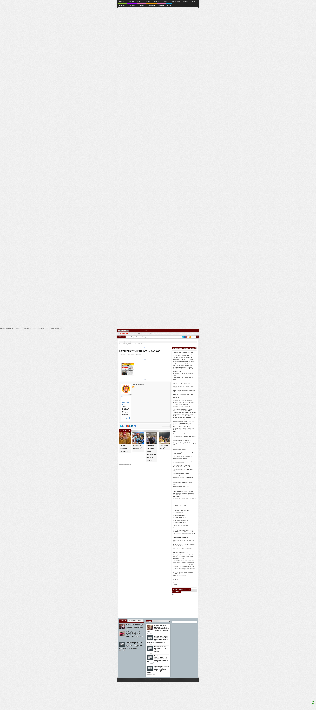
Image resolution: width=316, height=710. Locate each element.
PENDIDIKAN (151, 5)
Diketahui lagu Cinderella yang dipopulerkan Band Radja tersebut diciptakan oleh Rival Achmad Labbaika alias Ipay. (158, 639)
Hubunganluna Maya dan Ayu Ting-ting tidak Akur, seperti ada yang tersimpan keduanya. (134, 626)
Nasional (127, 342)
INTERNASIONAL (175, 2)
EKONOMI (161, 5)
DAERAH (145, 330)
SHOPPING (151, 340)
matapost (123, 354)
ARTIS (140, 330)
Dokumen (131, 2)
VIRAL (156, 340)
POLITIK (141, 340)
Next (168, 426)
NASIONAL (140, 2)
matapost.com (156, 680)
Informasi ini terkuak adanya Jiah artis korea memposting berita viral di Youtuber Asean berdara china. (158, 628)
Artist (148, 621)
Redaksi (146, 340)
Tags (139, 621)
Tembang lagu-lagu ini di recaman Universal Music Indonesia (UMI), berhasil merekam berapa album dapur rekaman (131, 635)
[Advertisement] (49, 31)
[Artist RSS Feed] (169, 621)
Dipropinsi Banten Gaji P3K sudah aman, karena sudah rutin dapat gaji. (124, 448)
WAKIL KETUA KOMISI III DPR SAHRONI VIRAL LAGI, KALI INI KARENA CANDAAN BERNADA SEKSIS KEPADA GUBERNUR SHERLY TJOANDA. (151, 453)
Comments (132, 621)
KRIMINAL (156, 2)
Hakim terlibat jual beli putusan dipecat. (164, 447)
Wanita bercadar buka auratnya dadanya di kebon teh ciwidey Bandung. (160, 649)
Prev (164, 426)
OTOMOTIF (142, 5)
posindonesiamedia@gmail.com (181, 537)
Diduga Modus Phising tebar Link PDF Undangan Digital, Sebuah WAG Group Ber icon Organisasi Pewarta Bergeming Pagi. (168, 334)
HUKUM (148, 2)
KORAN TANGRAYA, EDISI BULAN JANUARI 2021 (139, 351)
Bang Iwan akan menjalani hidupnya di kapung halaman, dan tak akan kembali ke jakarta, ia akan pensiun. (158, 669)
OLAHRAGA (132, 5)
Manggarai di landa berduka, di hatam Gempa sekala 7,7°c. (138, 448)
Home (122, 342)
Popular (123, 621)
